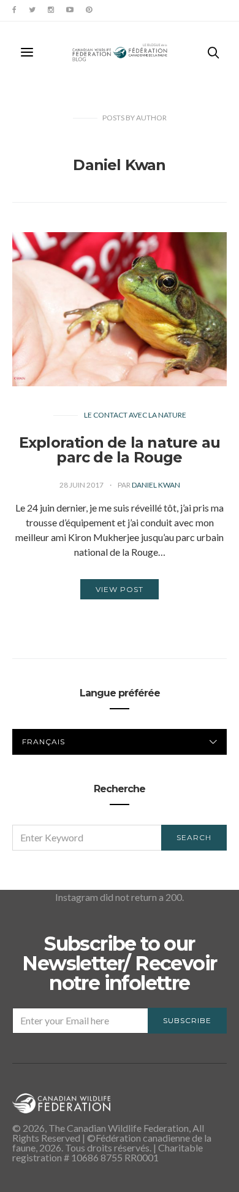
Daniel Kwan (156, 484)
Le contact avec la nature (135, 414)
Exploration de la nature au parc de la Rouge (119, 450)
